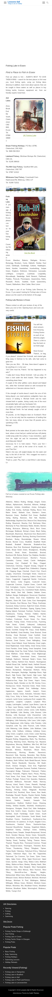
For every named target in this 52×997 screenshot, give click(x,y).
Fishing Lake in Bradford (14, 974)
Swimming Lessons (12, 960)
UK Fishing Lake (29, 135)
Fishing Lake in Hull (12, 977)
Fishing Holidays (11, 957)
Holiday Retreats (11, 962)
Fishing (7, 911)
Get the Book (29, 253)
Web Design (7, 922)
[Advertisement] (26, 32)
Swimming (9, 916)
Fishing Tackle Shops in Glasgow (17, 939)
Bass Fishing (10, 951)
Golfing (7, 914)
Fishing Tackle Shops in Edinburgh (18, 931)
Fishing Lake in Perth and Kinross (17, 980)
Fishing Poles (10, 942)
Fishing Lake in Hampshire (15, 972)
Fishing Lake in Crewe (13, 937)
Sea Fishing (9, 934)
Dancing (8, 908)
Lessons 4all (14, 2)
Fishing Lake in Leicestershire (16, 983)
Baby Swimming (11, 954)
